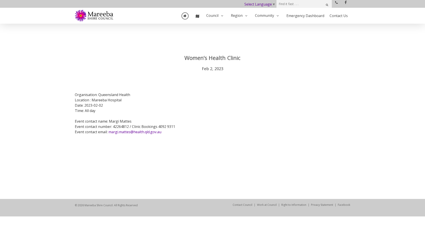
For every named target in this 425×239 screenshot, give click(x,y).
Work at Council (267, 205)
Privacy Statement (322, 205)
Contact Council (242, 205)
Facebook (344, 205)
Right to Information (293, 205)
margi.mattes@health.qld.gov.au (134, 131)
